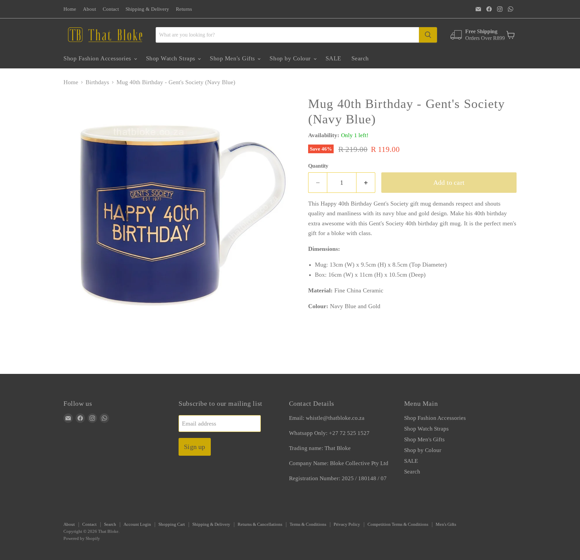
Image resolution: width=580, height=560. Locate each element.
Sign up (194, 446)
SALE (333, 58)
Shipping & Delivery (147, 9)
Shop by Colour (291, 58)
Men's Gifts (446, 524)
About (89, 9)
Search (360, 58)
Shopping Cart (171, 524)
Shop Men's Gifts (233, 58)
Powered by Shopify (81, 538)
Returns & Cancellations (260, 524)
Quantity (318, 166)
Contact (111, 9)
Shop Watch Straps (171, 58)
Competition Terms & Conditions (398, 524)
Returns (184, 9)
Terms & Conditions (308, 524)
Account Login (137, 524)
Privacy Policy (347, 524)
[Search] (428, 35)
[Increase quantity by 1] (365, 182)
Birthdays (97, 82)
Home (69, 9)
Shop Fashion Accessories (98, 58)
